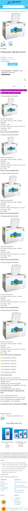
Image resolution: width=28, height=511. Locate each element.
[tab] (14, 86)
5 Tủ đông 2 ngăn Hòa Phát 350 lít (9, 262)
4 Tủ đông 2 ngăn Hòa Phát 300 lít (9, 216)
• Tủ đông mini (14, 453)
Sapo (17, 509)
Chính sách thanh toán (19, 485)
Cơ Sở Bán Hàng (4, 483)
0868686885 (5, 74)
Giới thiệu (2, 482)
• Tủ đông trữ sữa (5, 456)
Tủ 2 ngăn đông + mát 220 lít (9, 369)
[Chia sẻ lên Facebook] (5, 48)
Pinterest (18, 504)
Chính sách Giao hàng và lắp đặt (20, 487)
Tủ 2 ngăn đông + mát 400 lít (9, 357)
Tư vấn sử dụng (4, 487)
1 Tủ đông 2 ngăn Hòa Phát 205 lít (9, 96)
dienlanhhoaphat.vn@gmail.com (10, 477)
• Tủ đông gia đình (22, 453)
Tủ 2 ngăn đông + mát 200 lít (9, 372)
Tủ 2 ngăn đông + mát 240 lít (9, 366)
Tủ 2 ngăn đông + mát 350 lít (9, 360)
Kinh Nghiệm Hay (4, 488)
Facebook (18, 497)
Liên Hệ (2, 490)
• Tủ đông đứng (14, 456)
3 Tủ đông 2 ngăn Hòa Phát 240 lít (9, 173)
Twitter (17, 499)
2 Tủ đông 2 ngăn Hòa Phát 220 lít (9, 135)
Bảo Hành (2, 485)
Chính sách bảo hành (19, 490)
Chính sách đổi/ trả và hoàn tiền (20, 482)
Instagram (18, 501)
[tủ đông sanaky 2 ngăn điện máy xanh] (3, 417)
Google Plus (18, 502)
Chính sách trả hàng (19, 492)
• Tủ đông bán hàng (22, 456)
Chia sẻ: (2, 48)
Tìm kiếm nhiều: (6, 453)
